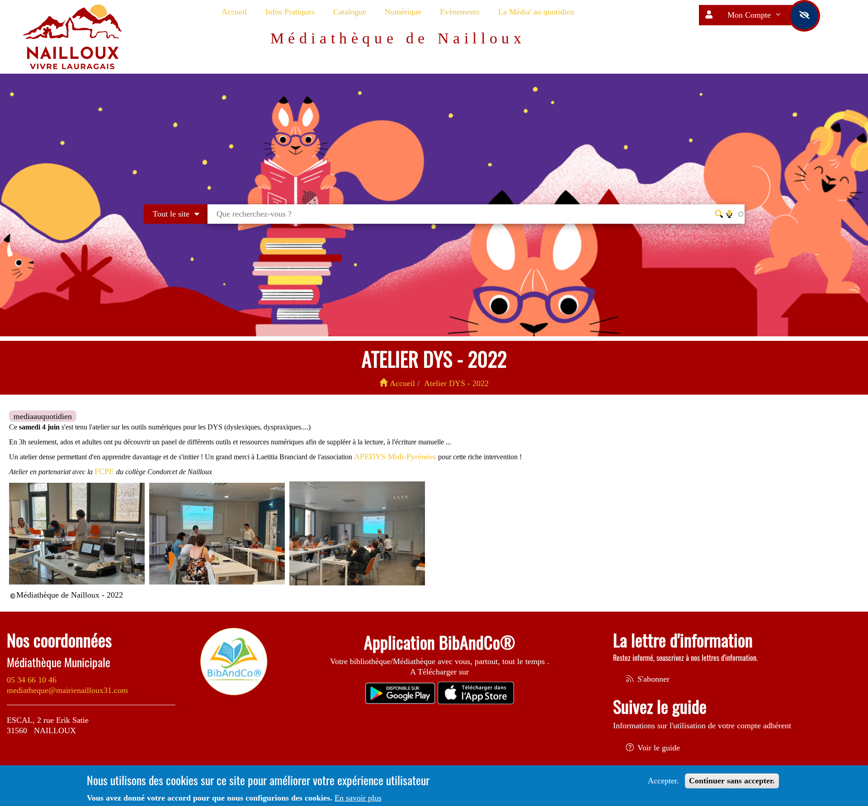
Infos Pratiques (290, 11)
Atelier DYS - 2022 (456, 383)
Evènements (460, 11)
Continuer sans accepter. (732, 780)
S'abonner (652, 678)
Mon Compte (750, 14)
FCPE (105, 471)
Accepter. (663, 780)
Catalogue (349, 11)
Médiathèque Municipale (58, 662)
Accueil (234, 11)
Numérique (403, 11)
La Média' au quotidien (536, 11)
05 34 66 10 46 (32, 679)
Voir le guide (657, 747)
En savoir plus (358, 797)
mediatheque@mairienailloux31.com (67, 690)
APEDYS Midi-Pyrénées (396, 456)
